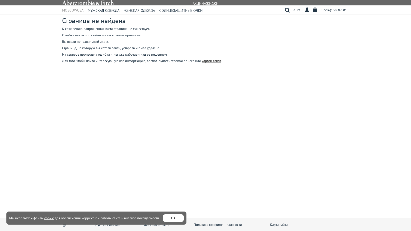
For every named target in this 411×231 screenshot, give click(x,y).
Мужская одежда (103, 10)
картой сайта (211, 61)
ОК (173, 218)
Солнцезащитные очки (181, 10)
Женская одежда (139, 10)
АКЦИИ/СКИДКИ (205, 3)
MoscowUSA (72, 9)
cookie (49, 218)
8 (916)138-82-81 (334, 10)
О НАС (297, 10)
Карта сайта (279, 224)
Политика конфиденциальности (218, 224)
